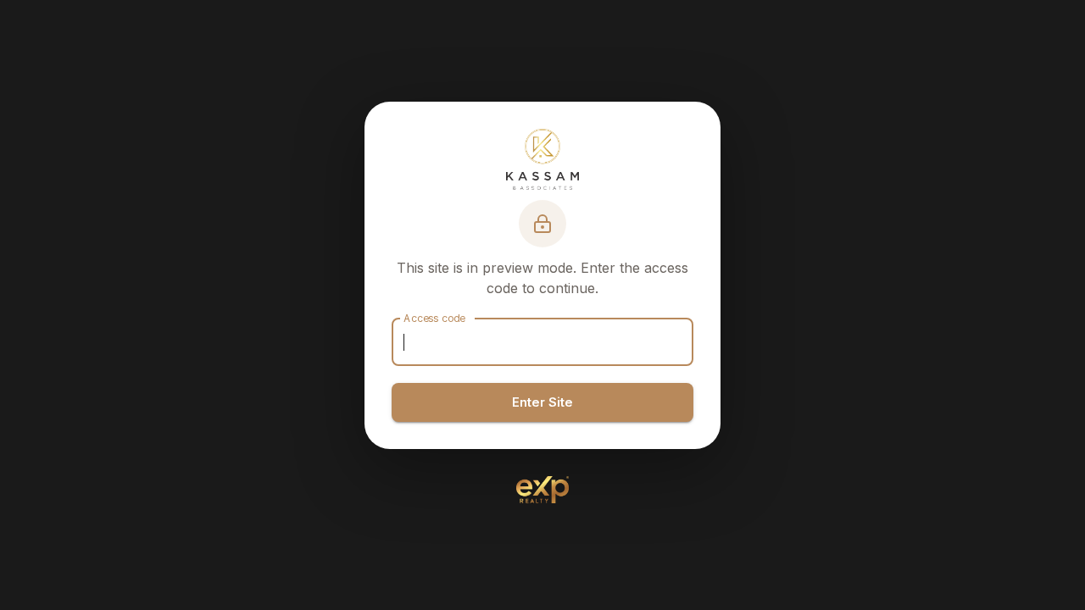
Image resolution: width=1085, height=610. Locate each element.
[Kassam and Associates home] (542, 159)
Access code (434, 318)
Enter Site (542, 402)
